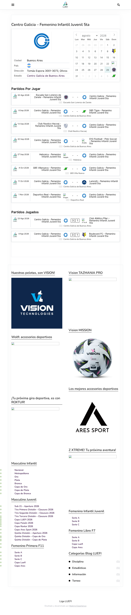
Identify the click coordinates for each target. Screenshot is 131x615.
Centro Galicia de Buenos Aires (46, 75)
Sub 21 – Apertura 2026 (27, 506)
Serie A (18, 552)
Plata (17, 480)
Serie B (18, 555)
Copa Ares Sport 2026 (26, 529)
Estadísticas (79, 568)
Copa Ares (20, 565)
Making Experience (77, 606)
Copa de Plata (22, 490)
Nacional (19, 470)
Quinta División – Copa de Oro (30, 536)
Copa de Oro (21, 486)
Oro (16, 476)
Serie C (18, 559)
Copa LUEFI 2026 (23, 519)
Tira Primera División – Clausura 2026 (34, 509)
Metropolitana (22, 473)
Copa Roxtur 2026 (24, 526)
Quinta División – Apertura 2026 (31, 533)
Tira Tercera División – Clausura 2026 (34, 516)
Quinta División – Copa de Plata (31, 539)
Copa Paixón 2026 (24, 522)
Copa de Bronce (23, 493)
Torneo (76, 580)
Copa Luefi (20, 562)
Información (79, 574)
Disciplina (78, 561)
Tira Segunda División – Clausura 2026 (34, 512)
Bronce (18, 483)
